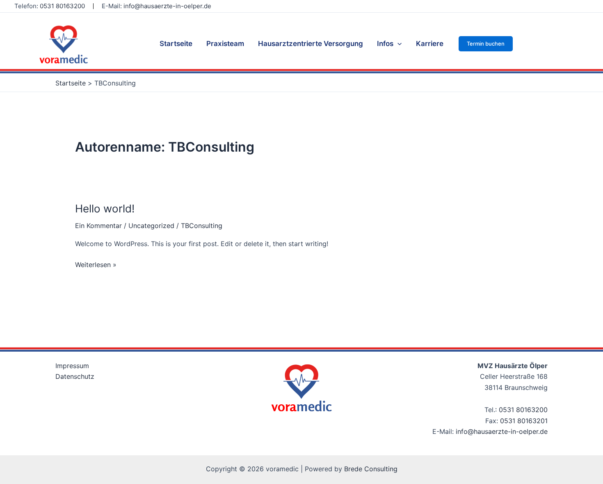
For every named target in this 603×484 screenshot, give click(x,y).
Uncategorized (151, 225)
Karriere (429, 43)
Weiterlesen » (95, 264)
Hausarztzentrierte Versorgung (310, 43)
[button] (486, 43)
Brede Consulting (370, 469)
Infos (385, 43)
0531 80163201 (524, 421)
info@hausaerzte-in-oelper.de (167, 6)
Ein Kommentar (98, 225)
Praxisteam (225, 43)
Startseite (176, 43)
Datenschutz (74, 376)
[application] (397, 43)
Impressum (72, 366)
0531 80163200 (523, 410)
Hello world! (105, 208)
